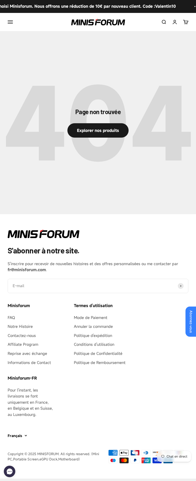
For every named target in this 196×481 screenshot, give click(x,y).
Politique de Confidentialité (98, 353)
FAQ (11, 317)
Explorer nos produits (98, 130)
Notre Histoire (20, 326)
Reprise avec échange (27, 353)
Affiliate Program (23, 344)
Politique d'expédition (93, 335)
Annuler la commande (93, 326)
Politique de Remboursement (99, 362)
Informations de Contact (29, 362)
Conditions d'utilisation (94, 344)
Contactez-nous (22, 335)
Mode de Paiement (90, 317)
